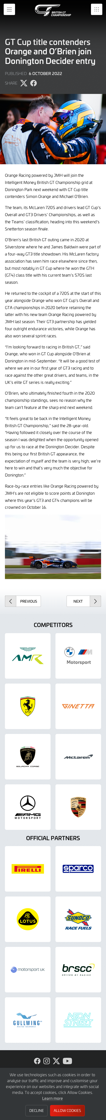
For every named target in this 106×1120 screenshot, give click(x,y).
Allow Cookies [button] (67, 1110)
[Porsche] (78, 807)
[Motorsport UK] (28, 969)
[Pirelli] (28, 869)
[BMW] (78, 656)
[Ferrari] (28, 706)
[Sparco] (78, 869)
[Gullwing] (28, 1020)
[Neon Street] (78, 1020)
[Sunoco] (78, 919)
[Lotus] (28, 919)
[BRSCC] (78, 969)
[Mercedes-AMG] (28, 807)
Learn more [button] (52, 1098)
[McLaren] (78, 756)
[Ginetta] (78, 706)
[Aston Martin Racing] (28, 656)
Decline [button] (36, 1110)
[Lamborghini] (28, 756)
